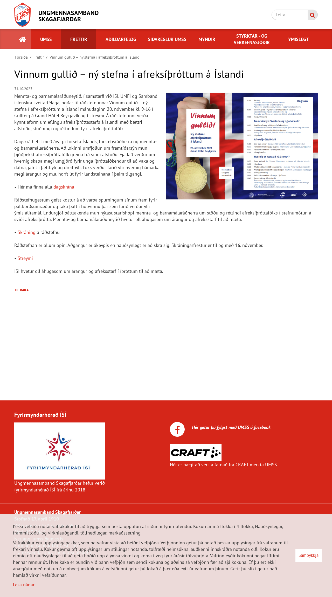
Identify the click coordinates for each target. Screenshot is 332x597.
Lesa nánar (23, 585)
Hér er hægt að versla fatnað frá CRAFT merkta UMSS (223, 465)
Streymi (25, 258)
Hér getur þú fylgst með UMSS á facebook (231, 427)
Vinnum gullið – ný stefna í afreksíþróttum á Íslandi (95, 57)
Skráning (27, 232)
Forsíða (21, 57)
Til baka (21, 290)
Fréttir (38, 57)
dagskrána (63, 187)
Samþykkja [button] (309, 555)
